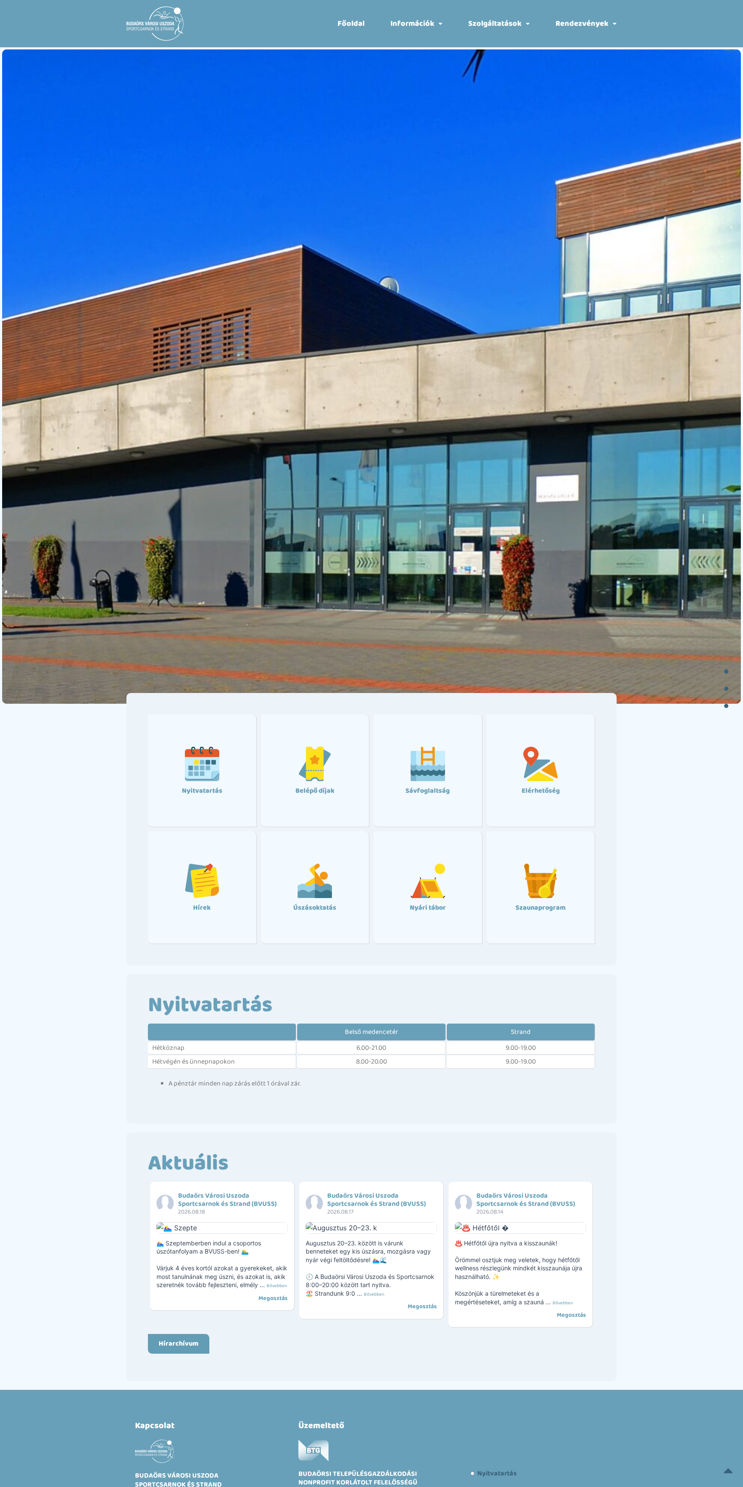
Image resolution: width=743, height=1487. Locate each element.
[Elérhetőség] (540, 764)
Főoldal (351, 24)
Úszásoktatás (314, 907)
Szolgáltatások (495, 24)
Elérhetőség (541, 790)
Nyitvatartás (202, 790)
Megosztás (273, 1298)
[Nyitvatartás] (202, 764)
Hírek (202, 907)
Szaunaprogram (541, 907)
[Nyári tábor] (428, 881)
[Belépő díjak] (315, 764)
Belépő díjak (315, 790)
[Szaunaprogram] (540, 881)
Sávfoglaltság (427, 790)
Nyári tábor (428, 907)
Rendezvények (582, 24)
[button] (416, 23)
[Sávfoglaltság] (428, 764)
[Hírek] (202, 881)
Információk (412, 24)
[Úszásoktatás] (315, 881)
